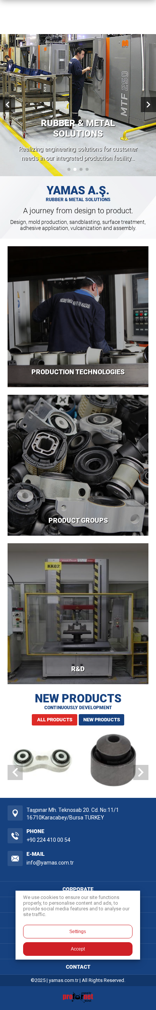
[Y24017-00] (43, 761)
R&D (78, 669)
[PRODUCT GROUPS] (78, 465)
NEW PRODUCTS (101, 719)
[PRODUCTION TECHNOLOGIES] (78, 316)
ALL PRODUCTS (54, 719)
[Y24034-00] (113, 761)
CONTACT (78, 967)
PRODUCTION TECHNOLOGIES (78, 372)
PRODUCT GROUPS (78, 520)
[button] (68, 169)
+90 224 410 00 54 (48, 840)
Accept (78, 949)
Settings (77, 931)
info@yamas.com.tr (50, 863)
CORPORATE (78, 889)
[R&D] (78, 613)
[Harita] (15, 813)
